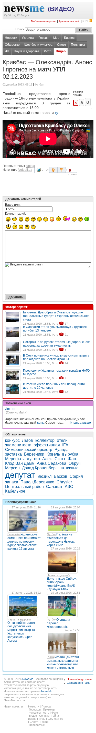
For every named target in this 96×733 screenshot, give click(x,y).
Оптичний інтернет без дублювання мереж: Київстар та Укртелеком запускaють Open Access (21, 631)
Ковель (53, 454)
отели (62, 440)
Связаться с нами (78, 682)
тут (57, 113)
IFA (65, 445)
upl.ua (30, 166)
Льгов (27, 440)
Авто (46, 712)
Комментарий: (15, 213)
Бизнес (69, 38)
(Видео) (61, 8)
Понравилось (53, 170)
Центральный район (24, 486)
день (40, 422)
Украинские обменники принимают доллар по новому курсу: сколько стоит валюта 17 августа (24, 542)
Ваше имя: (12, 204)
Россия (43, 38)
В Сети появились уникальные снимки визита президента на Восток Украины (56, 357)
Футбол (51, 534)
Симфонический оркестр (28, 449)
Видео (61, 51)
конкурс (12, 440)
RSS (85, 21)
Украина (28, 38)
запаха (11, 482)
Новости (11, 38)
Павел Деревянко (37, 482)
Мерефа (13, 459)
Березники (34, 454)
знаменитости (18, 445)
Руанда (62, 449)
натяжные (69, 468)
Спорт (61, 44)
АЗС (69, 486)
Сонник (44, 715)
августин (31, 459)
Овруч (74, 463)
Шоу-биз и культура (38, 44)
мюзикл (44, 476)
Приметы (49, 709)
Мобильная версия (43, 21)
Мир (56, 38)
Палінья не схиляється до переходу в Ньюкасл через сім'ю (61, 540)
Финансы (35, 712)
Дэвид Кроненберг (39, 468)
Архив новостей (69, 21)
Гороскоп (35, 709)
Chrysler (64, 482)
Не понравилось (62, 170)
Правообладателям (79, 679)
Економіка (13, 534)
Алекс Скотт (53, 459)
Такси (44, 721)
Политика (78, 44)
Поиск (19, 29)
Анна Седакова (51, 463)
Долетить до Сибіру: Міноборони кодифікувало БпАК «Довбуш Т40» (62, 584)
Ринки (51, 656)
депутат (20, 475)
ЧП (7, 51)
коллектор (45, 440)
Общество (12, 44)
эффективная (47, 445)
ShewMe (42, 169)
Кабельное (15, 491)
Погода (46, 706)
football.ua (25, 170)
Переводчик (37, 724)
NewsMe (27, 678)
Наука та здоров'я (58, 575)
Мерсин (12, 468)
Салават (54, 486)
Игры (42, 718)
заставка (13, 454)
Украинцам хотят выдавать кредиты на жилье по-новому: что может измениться (63, 662)
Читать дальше (80, 422)
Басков (60, 476)
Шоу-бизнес (55, 718)
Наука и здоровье (26, 51)
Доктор (10, 409)
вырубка (70, 454)
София (76, 476)
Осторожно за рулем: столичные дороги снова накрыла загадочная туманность (57, 343)
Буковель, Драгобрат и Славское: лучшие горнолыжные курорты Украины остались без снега (56, 316)
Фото (47, 51)
